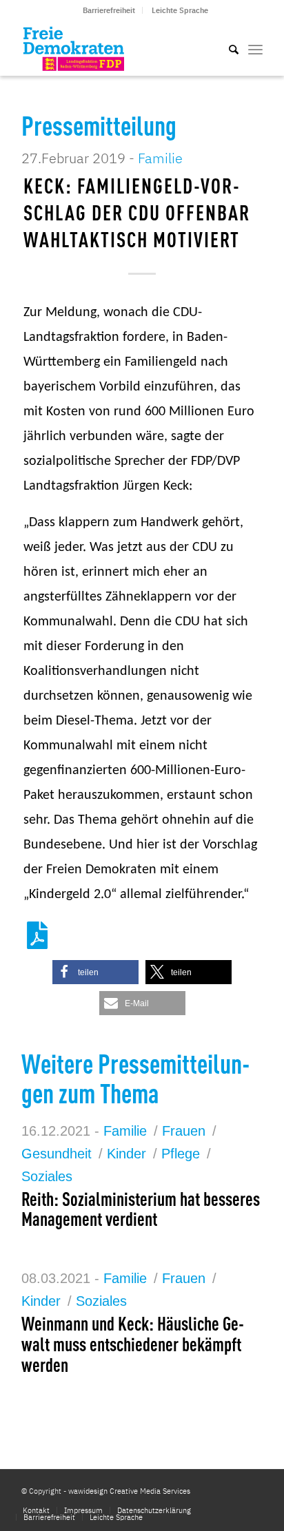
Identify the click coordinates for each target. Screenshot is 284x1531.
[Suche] (227, 48)
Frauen (183, 1130)
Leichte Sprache (180, 10)
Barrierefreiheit (109, 10)
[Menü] (255, 48)
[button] (95, 972)
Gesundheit (56, 1153)
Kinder (126, 1153)
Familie (160, 158)
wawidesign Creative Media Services (129, 1491)
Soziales (46, 1176)
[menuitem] (109, 10)
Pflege (180, 1153)
